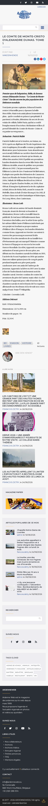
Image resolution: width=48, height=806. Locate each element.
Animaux (25, 665)
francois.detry (10, 409)
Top (44, 802)
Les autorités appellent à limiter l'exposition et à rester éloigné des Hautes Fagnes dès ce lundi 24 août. (23, 475)
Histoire (26, 343)
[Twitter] (26, 2)
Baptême (10, 672)
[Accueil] (24, 19)
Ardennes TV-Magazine (15, 669)
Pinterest (41, 59)
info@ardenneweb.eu (12, 782)
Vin (35, 676)
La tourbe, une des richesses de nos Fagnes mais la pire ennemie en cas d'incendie (29, 561)
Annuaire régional (13, 751)
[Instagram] (31, 2)
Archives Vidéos (12, 748)
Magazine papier (24, 503)
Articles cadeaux (34, 669)
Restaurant (20, 676)
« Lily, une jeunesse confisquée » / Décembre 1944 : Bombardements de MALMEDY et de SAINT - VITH (29, 587)
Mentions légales (12, 760)
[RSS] (43, 2)
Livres (7, 346)
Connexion (41, 6)
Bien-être (19, 672)
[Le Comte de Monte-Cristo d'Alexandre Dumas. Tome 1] (5, 331)
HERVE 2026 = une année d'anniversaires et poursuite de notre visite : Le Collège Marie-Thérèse (22, 439)
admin (20, 535)
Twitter (44, 59)
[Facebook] (20, 2)
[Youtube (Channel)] (37, 2)
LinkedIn (38, 59)
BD (5, 343)
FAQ (7, 757)
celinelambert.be (19, 803)
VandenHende (10, 55)
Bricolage (29, 672)
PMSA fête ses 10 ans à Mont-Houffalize (28, 573)
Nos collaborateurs (13, 742)
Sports (29, 676)
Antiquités (35, 665)
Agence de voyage (13, 665)
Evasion (14, 343)
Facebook (35, 59)
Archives (9, 745)
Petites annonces (13, 754)
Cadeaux (9, 676)
